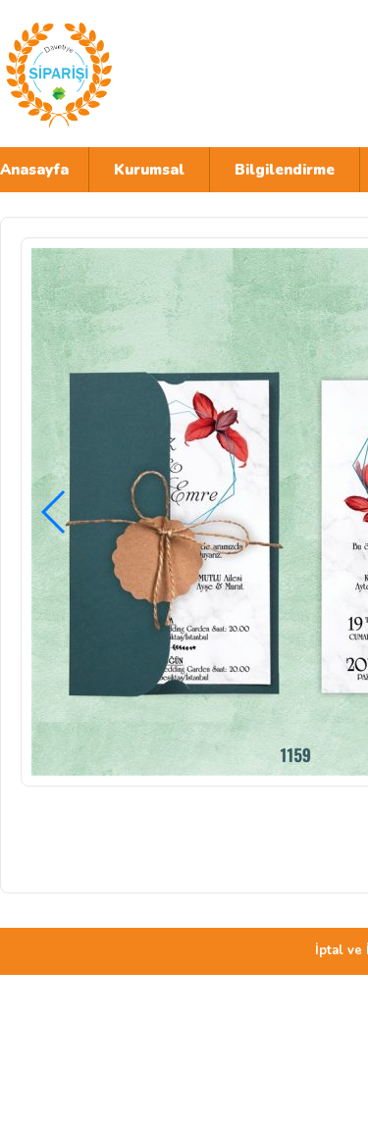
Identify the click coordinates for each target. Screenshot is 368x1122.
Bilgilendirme (285, 169)
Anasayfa (34, 169)
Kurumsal (149, 169)
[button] (54, 512)
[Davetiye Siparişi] (171, 73)
